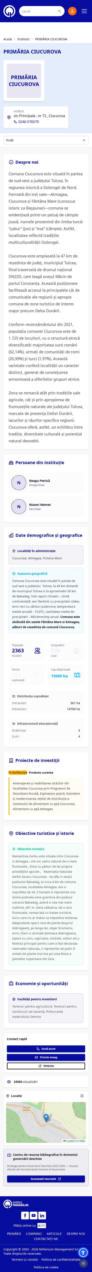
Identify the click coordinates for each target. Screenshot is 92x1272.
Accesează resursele (43, 1179)
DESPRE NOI (76, 1234)
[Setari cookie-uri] (83, 1263)
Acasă (7, 39)
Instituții (23, 39)
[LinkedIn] (42, 1215)
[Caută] (59, 11)
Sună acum (49, 1049)
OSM (82, 1141)
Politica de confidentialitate (61, 1259)
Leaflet (70, 1141)
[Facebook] (25, 1215)
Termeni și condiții (25, 1259)
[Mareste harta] (82, 1095)
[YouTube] (33, 1215)
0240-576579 (28, 121)
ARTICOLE (54, 1234)
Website (48, 1066)
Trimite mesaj (48, 1057)
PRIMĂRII (14, 1234)
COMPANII (34, 1234)
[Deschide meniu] (84, 11)
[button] (46, 1118)
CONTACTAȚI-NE (46, 1239)
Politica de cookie (46, 1267)
